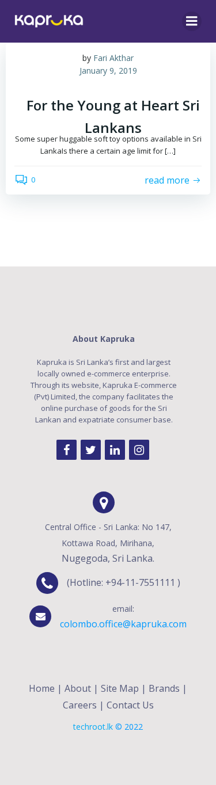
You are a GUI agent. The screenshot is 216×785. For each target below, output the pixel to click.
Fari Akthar (113, 57)
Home (42, 688)
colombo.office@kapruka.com (123, 624)
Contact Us (130, 705)
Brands (164, 688)
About (78, 688)
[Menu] (192, 21)
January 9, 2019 (108, 70)
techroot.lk (93, 726)
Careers (80, 705)
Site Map (120, 688)
